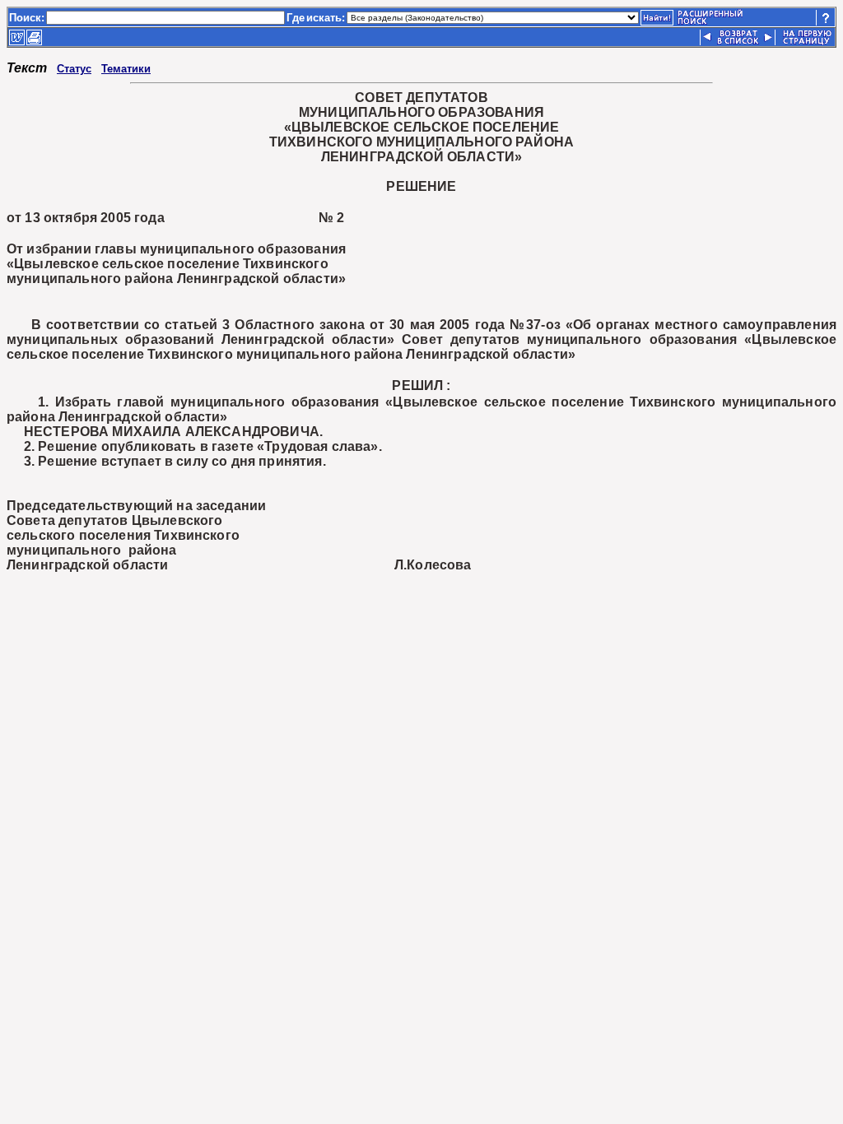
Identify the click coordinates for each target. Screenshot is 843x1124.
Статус (74, 69)
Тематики (126, 69)
